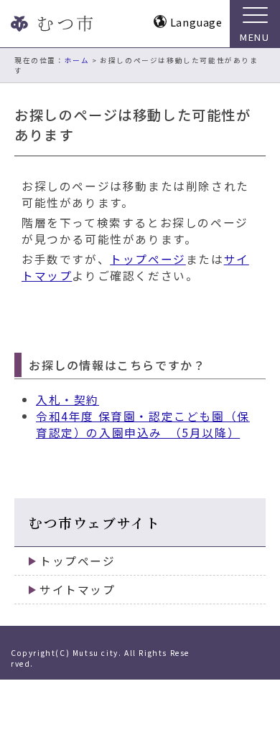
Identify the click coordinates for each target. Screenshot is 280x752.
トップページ (148, 259)
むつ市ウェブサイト (94, 522)
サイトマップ (77, 589)
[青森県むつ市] (50, 23)
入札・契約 (67, 399)
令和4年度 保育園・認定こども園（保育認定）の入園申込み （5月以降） (143, 424)
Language (196, 21)
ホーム (77, 60)
